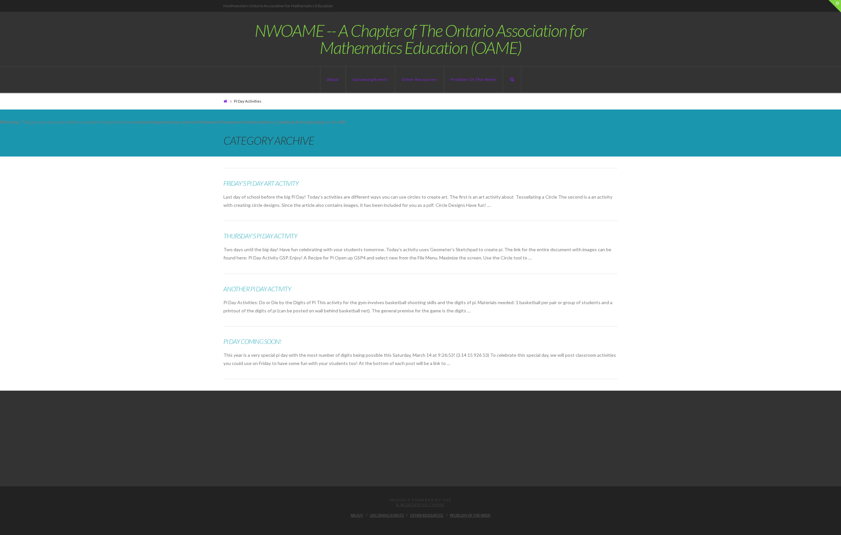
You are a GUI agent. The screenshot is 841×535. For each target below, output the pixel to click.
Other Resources (419, 79)
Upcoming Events (370, 79)
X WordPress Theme (420, 504)
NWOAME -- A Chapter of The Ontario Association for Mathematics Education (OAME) (421, 39)
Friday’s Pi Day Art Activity (261, 183)
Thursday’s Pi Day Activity (260, 236)
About (333, 79)
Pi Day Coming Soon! (252, 341)
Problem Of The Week (473, 79)
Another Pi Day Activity (257, 289)
